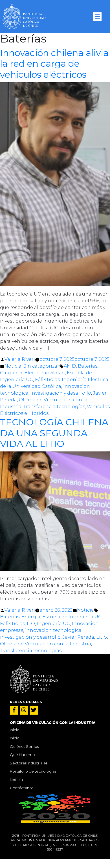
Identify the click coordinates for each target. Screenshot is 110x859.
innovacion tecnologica (53, 630)
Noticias (17, 779)
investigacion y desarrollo (60, 393)
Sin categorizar (41, 366)
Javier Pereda (78, 637)
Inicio (14, 730)
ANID (70, 366)
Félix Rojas (47, 379)
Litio (101, 637)
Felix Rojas (12, 623)
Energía (30, 616)
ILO (31, 623)
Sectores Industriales (28, 763)
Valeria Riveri (20, 359)
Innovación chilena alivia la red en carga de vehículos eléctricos (54, 63)
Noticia (13, 366)
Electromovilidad (45, 372)
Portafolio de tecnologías (33, 771)
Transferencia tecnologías (54, 406)
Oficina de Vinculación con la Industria (45, 644)
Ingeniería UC (53, 623)
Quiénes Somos (24, 746)
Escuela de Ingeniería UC (72, 616)
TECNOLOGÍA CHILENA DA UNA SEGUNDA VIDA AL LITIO (54, 433)
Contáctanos (21, 788)
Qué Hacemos (23, 754)
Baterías (87, 366)
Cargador (11, 372)
